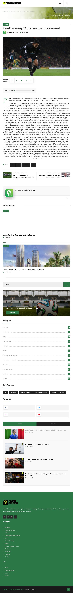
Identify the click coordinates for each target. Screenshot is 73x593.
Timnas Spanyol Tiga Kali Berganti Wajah (39, 459)
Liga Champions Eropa (41, 392)
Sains (4, 337)
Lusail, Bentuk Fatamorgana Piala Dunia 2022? (23, 270)
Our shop (12, 312)
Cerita (5, 379)
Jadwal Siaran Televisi (9, 360)
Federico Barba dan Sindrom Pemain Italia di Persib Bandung (45, 430)
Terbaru (5, 346)
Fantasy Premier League (10, 355)
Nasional (5, 374)
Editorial (5, 327)
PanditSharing (7, 341)
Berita (6, 12)
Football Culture (7, 369)
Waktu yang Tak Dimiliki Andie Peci (37, 445)
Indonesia (13, 392)
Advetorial (6, 332)
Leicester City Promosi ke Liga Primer (19, 235)
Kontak (7, 573)
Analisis (5, 365)
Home (6, 568)
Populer (19, 424)
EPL (13, 165)
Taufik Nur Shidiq (29, 190)
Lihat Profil (9, 198)
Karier (6, 576)
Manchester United (26, 392)
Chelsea (54, 392)
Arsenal (26, 165)
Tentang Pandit (10, 570)
